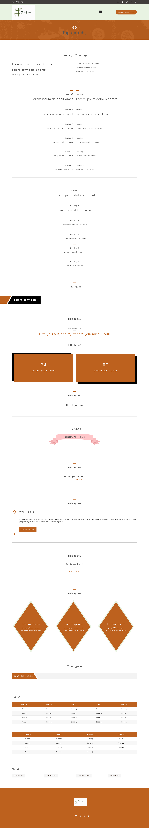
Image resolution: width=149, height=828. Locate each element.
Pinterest (122, 2)
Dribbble (135, 2)
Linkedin (118, 2)
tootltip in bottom (84, 775)
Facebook (131, 2)
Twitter (127, 2)
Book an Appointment (126, 12)
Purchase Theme (27, 529)
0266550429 (18, 2)
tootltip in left (114, 775)
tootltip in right (51, 775)
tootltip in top (18, 775)
